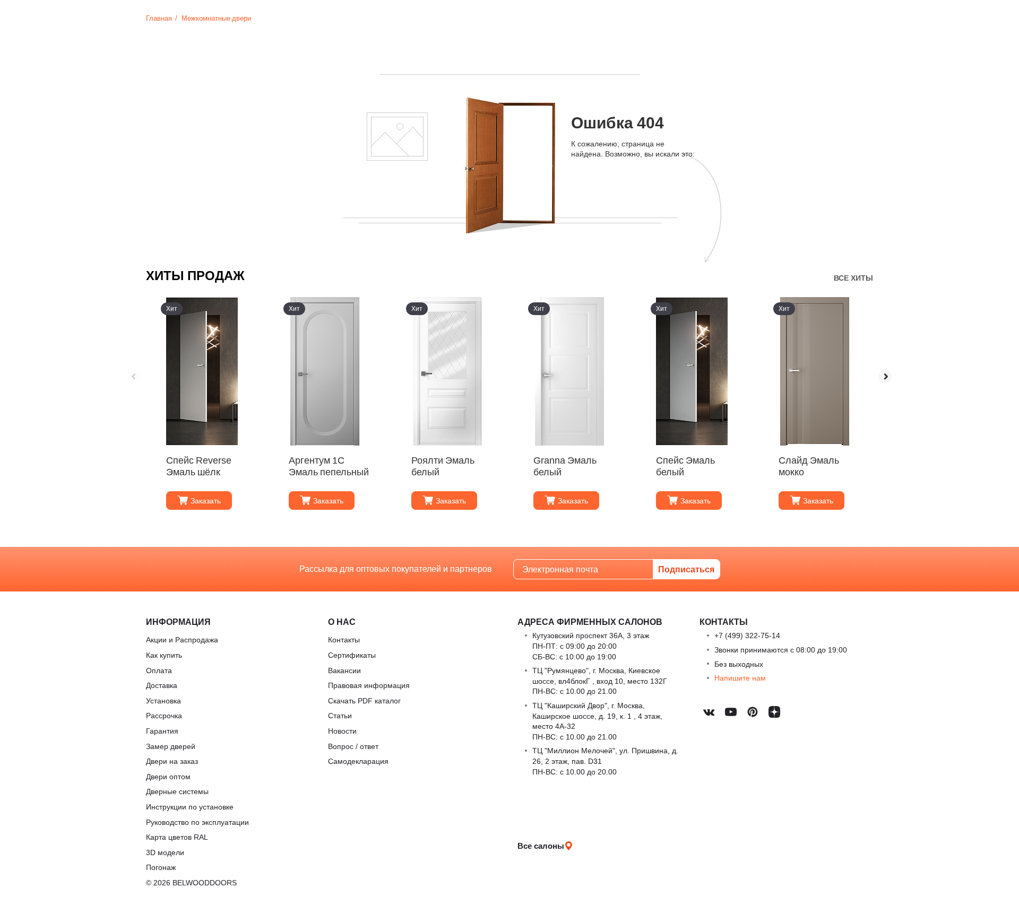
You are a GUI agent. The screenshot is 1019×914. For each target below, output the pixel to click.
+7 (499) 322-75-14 (747, 635)
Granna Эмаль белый (565, 466)
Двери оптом (168, 776)
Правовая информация (369, 685)
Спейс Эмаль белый (685, 466)
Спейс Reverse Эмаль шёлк (198, 466)
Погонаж (161, 867)
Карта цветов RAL (177, 837)
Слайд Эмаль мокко (809, 466)
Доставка (161, 685)
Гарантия (162, 731)
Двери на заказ (172, 761)
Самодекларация (358, 761)
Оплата (159, 670)
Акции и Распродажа (182, 639)
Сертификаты (352, 655)
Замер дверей (170, 746)
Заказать (206, 500)
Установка (163, 700)
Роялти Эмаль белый (442, 466)
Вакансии (344, 670)
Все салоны (540, 845)
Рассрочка (164, 715)
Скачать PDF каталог (364, 700)
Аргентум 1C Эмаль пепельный (329, 466)
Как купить (164, 655)
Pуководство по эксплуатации (197, 822)
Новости (342, 731)
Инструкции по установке (190, 807)
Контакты (344, 639)
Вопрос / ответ (353, 746)
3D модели (165, 852)
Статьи (340, 715)
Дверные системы (177, 791)
